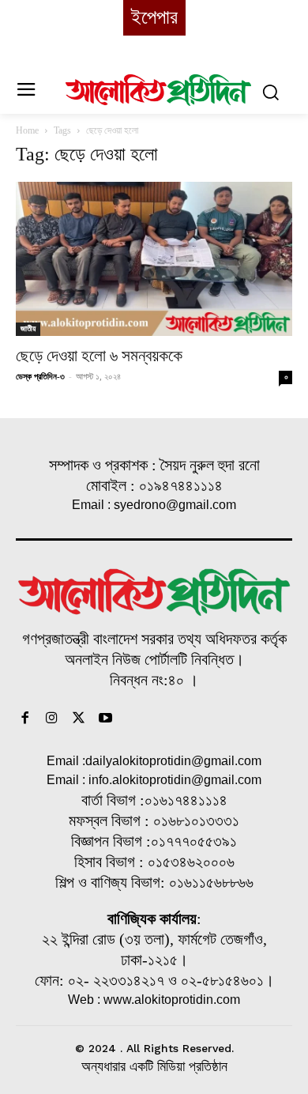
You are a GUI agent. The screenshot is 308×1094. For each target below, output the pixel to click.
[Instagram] (52, 719)
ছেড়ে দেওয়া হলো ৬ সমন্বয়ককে (99, 355)
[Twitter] (78, 719)
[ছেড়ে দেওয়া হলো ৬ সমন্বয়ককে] (154, 259)
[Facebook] (25, 719)
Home (27, 130)
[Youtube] (105, 719)
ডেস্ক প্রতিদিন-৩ (40, 376)
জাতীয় (28, 328)
